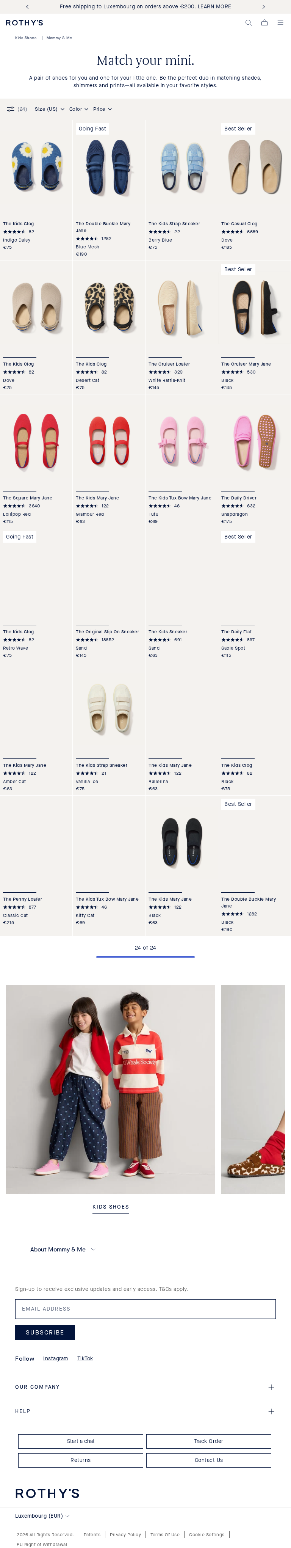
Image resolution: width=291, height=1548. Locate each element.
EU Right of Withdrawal (42, 1545)
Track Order (209, 1441)
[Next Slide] (262, 7)
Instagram (55, 1358)
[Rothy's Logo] (24, 22)
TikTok (85, 1358)
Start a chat (81, 1441)
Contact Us (209, 1460)
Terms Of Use (165, 1535)
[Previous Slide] (28, 7)
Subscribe (45, 1332)
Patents (92, 1535)
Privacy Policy (125, 1535)
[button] (248, 23)
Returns (80, 1460)
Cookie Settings (207, 1535)
